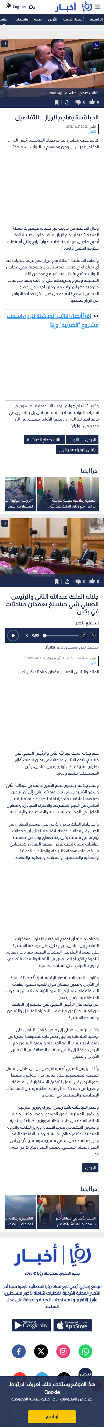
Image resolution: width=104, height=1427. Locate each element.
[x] (41, 1351)
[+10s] (93, 635)
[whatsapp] (85, 1351)
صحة (38, 19)
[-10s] (83, 635)
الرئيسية (96, 19)
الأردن (52, 19)
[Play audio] (13, 635)
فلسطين (21, 19)
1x (26, 635)
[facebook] (19, 1351)
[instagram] (63, 1351)
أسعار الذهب (73, 19)
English (19, 7)
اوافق (52, 1416)
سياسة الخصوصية (25, 1399)
